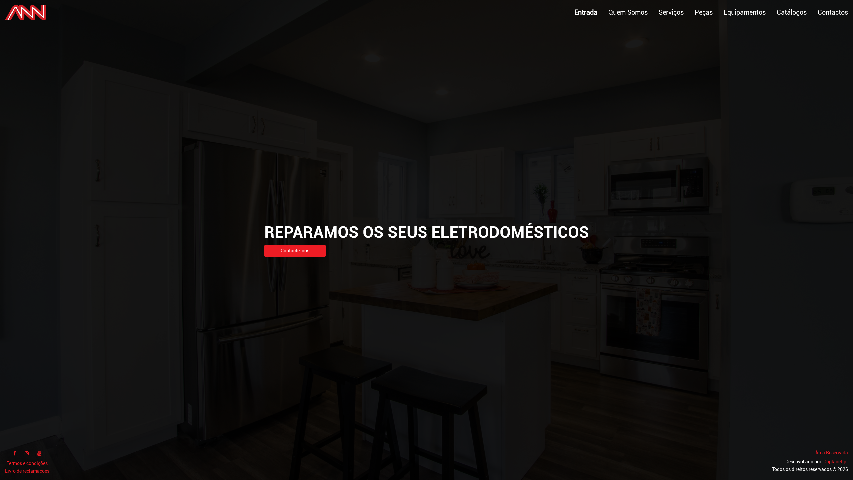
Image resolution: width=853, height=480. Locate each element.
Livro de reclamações (27, 471)
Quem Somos (628, 12)
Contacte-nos (295, 251)
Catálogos (792, 12)
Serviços (671, 12)
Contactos (833, 12)
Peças (704, 12)
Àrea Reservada (831, 453)
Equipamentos (745, 12)
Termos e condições (27, 463)
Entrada (585, 12)
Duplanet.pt (835, 462)
